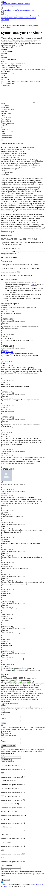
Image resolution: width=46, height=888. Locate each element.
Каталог (10, 47)
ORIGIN (34, 285)
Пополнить (5, 880)
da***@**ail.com (7, 352)
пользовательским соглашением (30, 729)
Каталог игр (11, 4)
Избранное (5, 20)
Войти (33, 307)
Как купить (12, 10)
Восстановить (6, 760)
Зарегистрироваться (8, 745)
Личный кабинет (29, 18)
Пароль (3, 719)
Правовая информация (25, 10)
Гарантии (4, 10)
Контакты (20, 4)
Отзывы (27, 4)
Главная (4, 4)
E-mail (3, 714)
